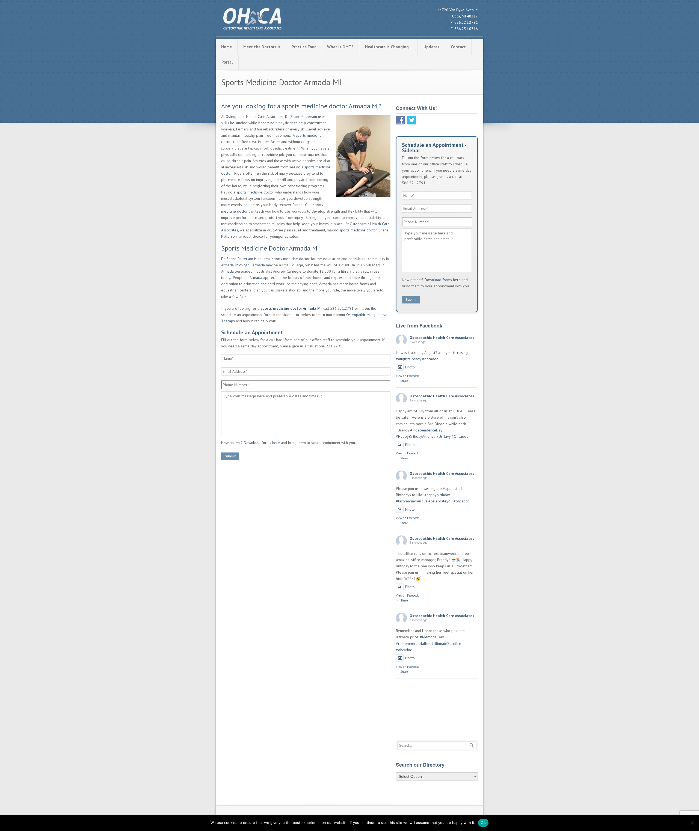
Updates (431, 46)
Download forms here (262, 442)
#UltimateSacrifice (446, 643)
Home (226, 46)
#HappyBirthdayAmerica (415, 436)
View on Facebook (407, 376)
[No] (692, 823)
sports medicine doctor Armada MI (291, 308)
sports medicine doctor (255, 192)
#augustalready (408, 358)
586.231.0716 (466, 28)
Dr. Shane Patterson (301, 116)
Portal (227, 62)
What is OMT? (340, 46)
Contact (458, 46)
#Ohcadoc (460, 436)
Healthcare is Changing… (388, 46)
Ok (483, 822)
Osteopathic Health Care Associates (254, 116)
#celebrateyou (440, 501)
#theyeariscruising (453, 352)
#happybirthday (437, 494)
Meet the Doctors (261, 46)
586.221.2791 (466, 22)
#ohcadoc (430, 358)
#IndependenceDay (426, 430)
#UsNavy (443, 436)
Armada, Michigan (235, 265)
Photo (410, 367)
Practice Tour (304, 46)
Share (404, 381)
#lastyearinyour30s (411, 501)
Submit (230, 456)
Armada (258, 265)
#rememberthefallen (413, 643)
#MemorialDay (432, 637)
